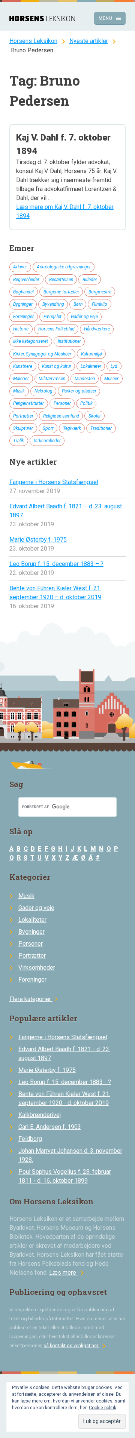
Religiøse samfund (61, 416)
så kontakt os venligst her (76, 1345)
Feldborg (30, 1138)
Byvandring (53, 304)
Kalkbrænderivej (39, 1114)
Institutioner (69, 341)
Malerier (21, 378)
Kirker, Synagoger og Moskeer (42, 354)
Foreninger (23, 316)
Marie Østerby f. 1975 (38, 539)
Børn (78, 304)
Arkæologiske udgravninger (64, 267)
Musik (19, 391)
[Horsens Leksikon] (42, 19)
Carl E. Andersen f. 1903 (49, 1126)
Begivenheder (26, 279)
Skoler (94, 416)
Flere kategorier (34, 999)
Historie (20, 329)
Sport (48, 428)
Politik (86, 403)
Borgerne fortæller (61, 292)
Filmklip (99, 304)
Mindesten (85, 378)
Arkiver (20, 267)
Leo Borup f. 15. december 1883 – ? (56, 563)
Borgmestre (99, 292)
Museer (111, 378)
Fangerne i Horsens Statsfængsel (53, 482)
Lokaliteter (91, 366)
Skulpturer (23, 428)
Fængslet (53, 316)
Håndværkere (97, 329)
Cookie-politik (102, 1407)
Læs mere (68, 1272)
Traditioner (101, 428)
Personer (62, 403)
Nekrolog (43, 391)
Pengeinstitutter (28, 403)
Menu (110, 18)
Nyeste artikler (88, 40)
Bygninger (23, 304)
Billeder (89, 279)
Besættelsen (61, 279)
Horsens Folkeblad (56, 329)
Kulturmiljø (91, 354)
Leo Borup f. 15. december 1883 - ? (64, 1082)
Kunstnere (22, 366)
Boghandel (23, 292)
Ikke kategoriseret (30, 341)
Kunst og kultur (56, 366)
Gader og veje (84, 316)
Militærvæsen (52, 378)
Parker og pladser (79, 391)
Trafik (18, 440)
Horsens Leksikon (33, 40)
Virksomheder (47, 440)
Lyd (114, 366)
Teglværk (72, 428)
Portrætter (23, 416)
